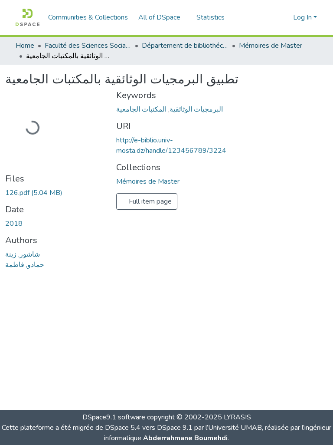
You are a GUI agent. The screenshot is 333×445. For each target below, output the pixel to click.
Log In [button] (303, 17)
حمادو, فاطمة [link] (24, 265)
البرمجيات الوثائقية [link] (196, 109)
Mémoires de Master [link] (270, 45)
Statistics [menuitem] (210, 17)
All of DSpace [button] (159, 17)
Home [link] (25, 45)
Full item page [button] (149, 201)
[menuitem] (162, 17)
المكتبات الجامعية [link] (141, 109)
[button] (27, 17)
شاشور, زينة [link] (22, 254)
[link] (55, 193)
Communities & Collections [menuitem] (88, 17)
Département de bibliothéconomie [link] (185, 45)
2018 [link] (14, 223)
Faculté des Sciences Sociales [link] (88, 45)
